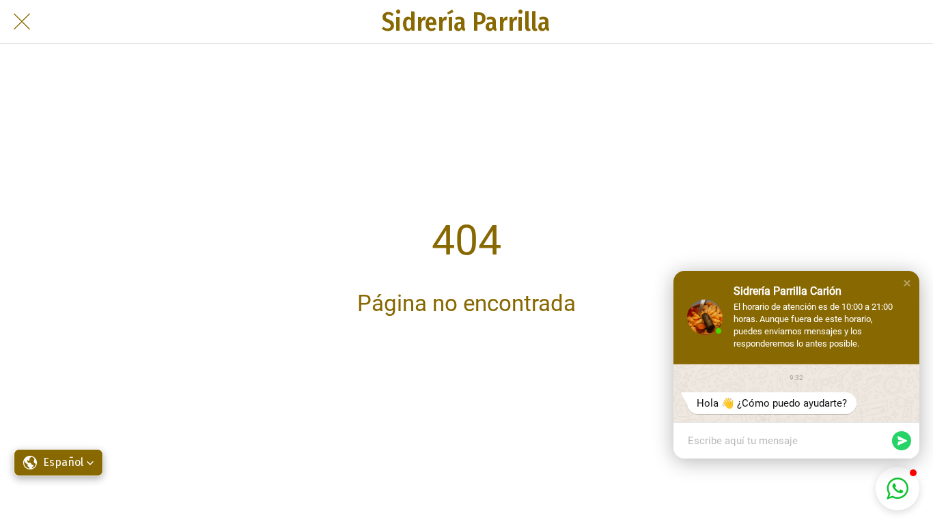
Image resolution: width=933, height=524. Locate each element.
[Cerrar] (22, 22)
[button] (58, 462)
